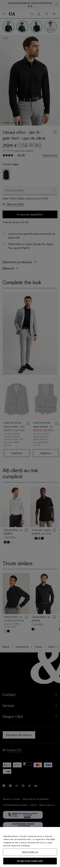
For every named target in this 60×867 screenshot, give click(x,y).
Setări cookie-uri (30, 852)
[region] (30, 847)
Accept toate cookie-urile (30, 861)
